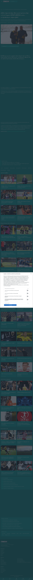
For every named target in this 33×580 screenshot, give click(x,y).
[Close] (31, 274)
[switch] (27, 290)
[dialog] (16, 290)
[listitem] (16, 288)
